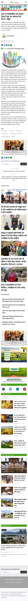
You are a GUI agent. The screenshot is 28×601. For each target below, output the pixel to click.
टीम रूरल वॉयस (10, 36)
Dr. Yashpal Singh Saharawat (20, 447)
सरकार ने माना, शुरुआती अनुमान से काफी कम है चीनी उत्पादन (20, 490)
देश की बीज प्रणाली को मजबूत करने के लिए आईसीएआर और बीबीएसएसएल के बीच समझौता (14, 209)
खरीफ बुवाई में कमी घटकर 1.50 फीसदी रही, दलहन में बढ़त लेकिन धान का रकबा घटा (20, 514)
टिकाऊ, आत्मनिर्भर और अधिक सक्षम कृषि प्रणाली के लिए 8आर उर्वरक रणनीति (20, 443)
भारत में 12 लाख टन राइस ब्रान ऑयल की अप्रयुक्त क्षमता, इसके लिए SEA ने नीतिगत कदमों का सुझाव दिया (20, 405)
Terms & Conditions (9, 582)
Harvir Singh (16, 507)
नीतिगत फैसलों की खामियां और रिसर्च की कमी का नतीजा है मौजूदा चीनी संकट (20, 503)
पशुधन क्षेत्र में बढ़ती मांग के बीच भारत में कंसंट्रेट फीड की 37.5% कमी (20, 478)
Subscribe (24, 164)
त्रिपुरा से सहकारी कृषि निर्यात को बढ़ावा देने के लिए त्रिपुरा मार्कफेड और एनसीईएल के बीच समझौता (14, 235)
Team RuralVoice (17, 409)
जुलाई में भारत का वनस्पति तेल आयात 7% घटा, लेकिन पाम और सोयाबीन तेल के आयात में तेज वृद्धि (20, 430)
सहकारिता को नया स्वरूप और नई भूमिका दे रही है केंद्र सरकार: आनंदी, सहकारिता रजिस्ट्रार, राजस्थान (13, 261)
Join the (13, 48)
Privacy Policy (19, 582)
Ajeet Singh (16, 423)
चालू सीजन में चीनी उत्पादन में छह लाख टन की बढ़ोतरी (14, 171)
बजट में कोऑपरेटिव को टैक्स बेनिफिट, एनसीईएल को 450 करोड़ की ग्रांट (13, 287)
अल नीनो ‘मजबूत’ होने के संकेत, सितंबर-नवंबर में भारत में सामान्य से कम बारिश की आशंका (20, 418)
